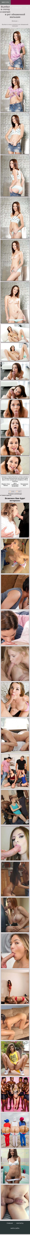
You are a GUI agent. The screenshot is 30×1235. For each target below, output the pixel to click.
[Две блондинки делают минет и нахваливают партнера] (15, 663)
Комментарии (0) (6, 495)
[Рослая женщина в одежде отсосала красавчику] (15, 520)
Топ (27, 7)
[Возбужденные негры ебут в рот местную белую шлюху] (15, 807)
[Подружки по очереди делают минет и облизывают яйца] (15, 986)
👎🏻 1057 (18, 491)
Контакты (19, 1223)
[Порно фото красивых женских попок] (15, 1130)
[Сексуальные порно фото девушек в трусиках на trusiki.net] (15, 1166)
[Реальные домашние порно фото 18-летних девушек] (15, 1058)
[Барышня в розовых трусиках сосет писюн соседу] (15, 699)
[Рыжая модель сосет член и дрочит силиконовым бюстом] (15, 915)
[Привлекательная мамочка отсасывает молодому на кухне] (15, 879)
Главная (10, 1223)
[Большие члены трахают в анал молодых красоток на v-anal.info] (15, 1202)
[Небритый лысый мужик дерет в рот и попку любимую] (15, 843)
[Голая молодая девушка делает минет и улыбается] (15, 1022)
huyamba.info (17, 7)
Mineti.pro (5, 2)
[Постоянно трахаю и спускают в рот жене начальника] (15, 627)
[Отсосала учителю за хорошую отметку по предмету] (15, 556)
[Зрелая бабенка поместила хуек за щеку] (15, 592)
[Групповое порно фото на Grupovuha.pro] (15, 1094)
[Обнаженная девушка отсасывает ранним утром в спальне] (15, 735)
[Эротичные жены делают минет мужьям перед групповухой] (15, 771)
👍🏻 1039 (11, 491)
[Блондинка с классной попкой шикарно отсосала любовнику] (15, 950)
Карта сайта (15, 1228)
